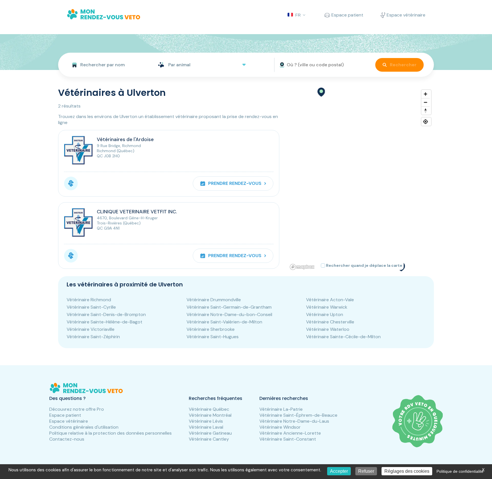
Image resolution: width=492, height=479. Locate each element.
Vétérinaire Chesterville (330, 322)
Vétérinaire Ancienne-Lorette (290, 433)
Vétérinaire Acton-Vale (330, 300)
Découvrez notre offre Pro (76, 409)
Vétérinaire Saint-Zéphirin (93, 337)
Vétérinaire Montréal (210, 415)
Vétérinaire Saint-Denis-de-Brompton (106, 314)
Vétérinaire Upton (324, 314)
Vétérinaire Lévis (206, 421)
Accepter (339, 471)
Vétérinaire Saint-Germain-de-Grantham (229, 307)
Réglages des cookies (406, 471)
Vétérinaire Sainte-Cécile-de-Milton (343, 337)
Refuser (366, 471)
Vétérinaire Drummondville (213, 300)
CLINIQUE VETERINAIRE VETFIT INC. (137, 211)
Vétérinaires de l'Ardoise (125, 139)
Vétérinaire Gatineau (210, 433)
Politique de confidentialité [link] (459, 471)
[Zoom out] (425, 102)
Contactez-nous (66, 439)
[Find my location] (425, 121)
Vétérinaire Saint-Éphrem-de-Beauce (298, 415)
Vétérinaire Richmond (89, 300)
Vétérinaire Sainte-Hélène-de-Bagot (104, 322)
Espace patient (65, 415)
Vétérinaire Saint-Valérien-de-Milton (224, 322)
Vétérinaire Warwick (326, 307)
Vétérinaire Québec (209, 409)
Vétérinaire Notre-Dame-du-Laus (294, 421)
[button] (320, 92)
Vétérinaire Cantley (209, 439)
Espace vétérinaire (68, 421)
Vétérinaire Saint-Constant (287, 439)
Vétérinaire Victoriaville (90, 329)
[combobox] (106, 64)
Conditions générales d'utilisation (83, 427)
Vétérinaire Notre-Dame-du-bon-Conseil (229, 314)
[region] (361, 179)
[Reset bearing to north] (425, 110)
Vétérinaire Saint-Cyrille (91, 307)
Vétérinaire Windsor (280, 427)
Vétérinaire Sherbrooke (210, 329)
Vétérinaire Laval (206, 427)
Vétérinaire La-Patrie (281, 409)
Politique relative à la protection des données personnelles (110, 433)
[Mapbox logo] (302, 267)
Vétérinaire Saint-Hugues (212, 337)
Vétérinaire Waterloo (327, 329)
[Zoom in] (425, 94)
